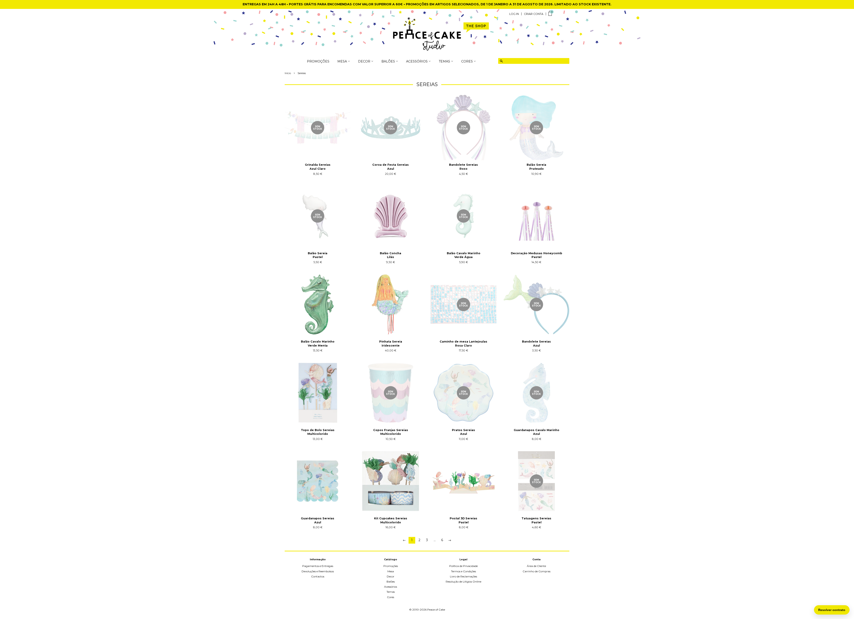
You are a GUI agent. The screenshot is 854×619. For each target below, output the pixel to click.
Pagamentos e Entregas (317, 566)
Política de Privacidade (463, 566)
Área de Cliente (536, 566)
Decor (390, 576)
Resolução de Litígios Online (463, 581)
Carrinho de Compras (536, 571)
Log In (514, 14)
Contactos (317, 576)
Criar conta (533, 14)
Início (288, 73)
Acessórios (390, 586)
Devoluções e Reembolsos (318, 571)
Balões (391, 581)
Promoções (318, 61)
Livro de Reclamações (463, 576)
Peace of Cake (436, 609)
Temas (391, 591)
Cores (390, 597)
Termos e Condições (463, 571)
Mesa (390, 571)
